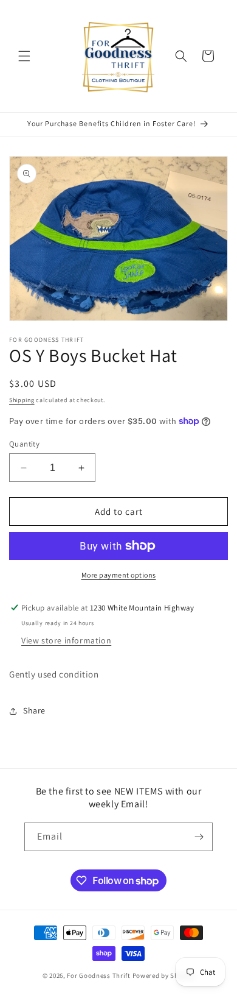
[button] (24, 56)
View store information (66, 640)
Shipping (22, 400)
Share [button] (34, 710)
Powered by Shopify (163, 975)
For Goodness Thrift (98, 975)
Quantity (24, 444)
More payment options (118, 574)
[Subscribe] (198, 837)
